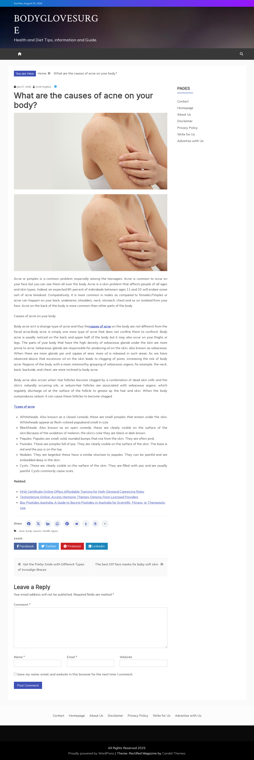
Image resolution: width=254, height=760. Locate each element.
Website (126, 657)
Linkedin (98, 546)
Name (19, 657)
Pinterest (74, 546)
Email (72, 657)
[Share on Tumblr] (86, 523)
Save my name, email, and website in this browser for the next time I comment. (75, 674)
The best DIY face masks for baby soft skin (126, 564)
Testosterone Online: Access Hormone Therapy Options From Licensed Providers (79, 497)
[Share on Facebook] (29, 523)
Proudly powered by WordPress (91, 753)
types (54, 530)
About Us (184, 114)
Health (46, 530)
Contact (183, 101)
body (29, 530)
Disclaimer (184, 121)
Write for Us (186, 134)
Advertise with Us (190, 141)
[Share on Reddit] (76, 523)
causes (37, 530)
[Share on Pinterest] (67, 523)
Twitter (50, 546)
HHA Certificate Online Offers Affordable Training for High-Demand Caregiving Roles (82, 491)
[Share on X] (38, 523)
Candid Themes (173, 753)
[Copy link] (105, 523)
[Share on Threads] (95, 523)
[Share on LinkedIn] (48, 523)
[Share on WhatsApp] (57, 523)
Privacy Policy (187, 128)
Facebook (26, 546)
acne (22, 530)
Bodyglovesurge (56, 24)
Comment (22, 604)
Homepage (185, 108)
